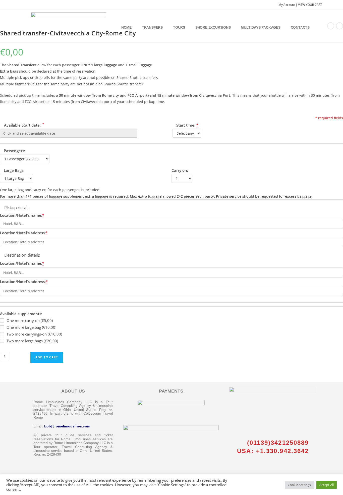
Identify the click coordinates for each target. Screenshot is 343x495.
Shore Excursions (213, 27)
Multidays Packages (260, 27)
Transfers (152, 27)
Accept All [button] (326, 484)
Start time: (187, 125)
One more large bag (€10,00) (31, 327)
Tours (179, 27)
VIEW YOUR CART (310, 5)
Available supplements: (21, 313)
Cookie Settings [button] (299, 484)
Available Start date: (23, 125)
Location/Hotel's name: (22, 215)
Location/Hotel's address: (24, 232)
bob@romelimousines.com (67, 426)
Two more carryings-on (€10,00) (34, 334)
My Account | (288, 5)
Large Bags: (14, 170)
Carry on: (180, 170)
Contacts (300, 27)
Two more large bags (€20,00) (32, 340)
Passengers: (14, 150)
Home (126, 27)
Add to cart (46, 357)
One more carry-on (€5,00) (30, 320)
